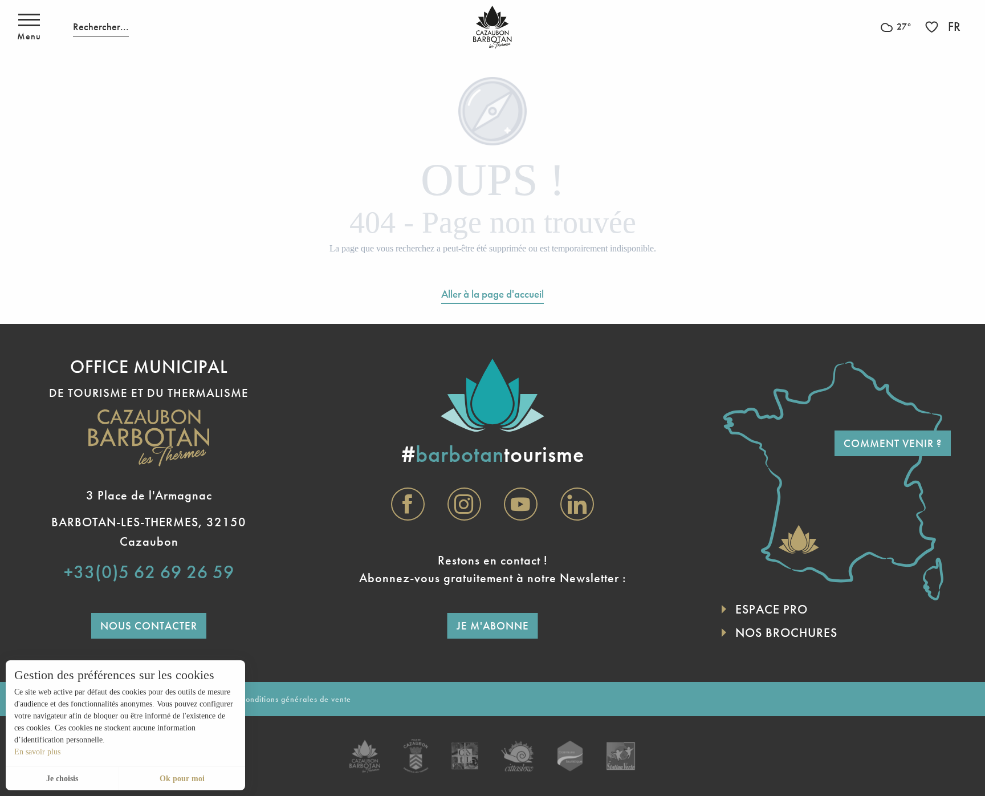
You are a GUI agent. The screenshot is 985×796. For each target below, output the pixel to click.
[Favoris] (933, 27)
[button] (100, 27)
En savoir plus (37, 752)
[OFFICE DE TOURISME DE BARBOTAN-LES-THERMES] (492, 27)
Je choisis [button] (62, 778)
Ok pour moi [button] (182, 778)
